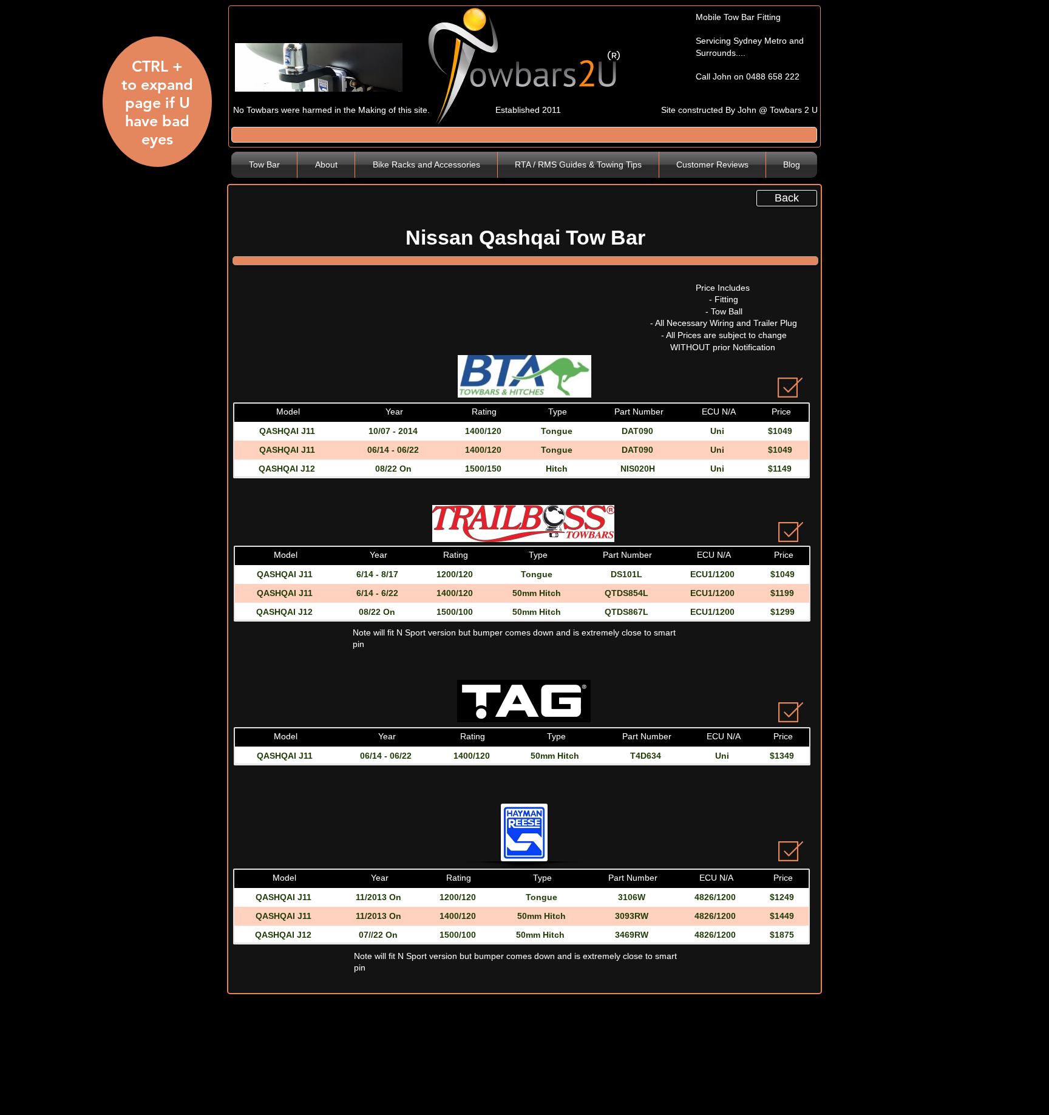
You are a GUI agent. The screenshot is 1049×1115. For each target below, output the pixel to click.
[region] (156, 106)
